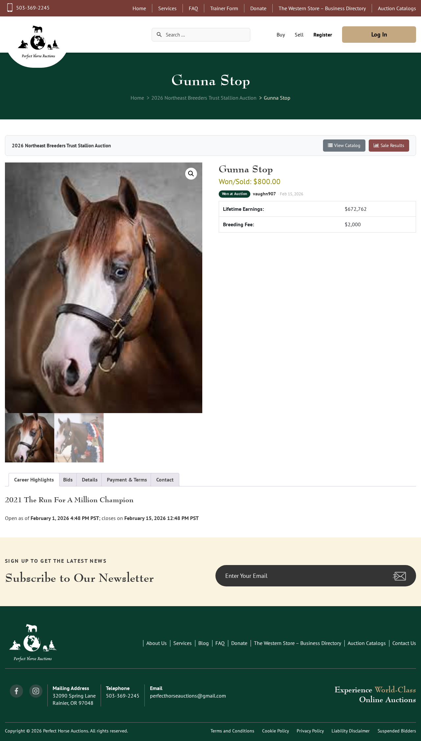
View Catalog (347, 145)
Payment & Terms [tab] (127, 479)
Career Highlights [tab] (34, 479)
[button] (191, 174)
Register (322, 34)
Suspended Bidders (397, 731)
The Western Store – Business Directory (322, 8)
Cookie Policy (275, 731)
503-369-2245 (33, 7)
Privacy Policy (310, 731)
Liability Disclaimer (351, 731)
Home (139, 8)
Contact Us (404, 643)
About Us (156, 643)
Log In (379, 34)
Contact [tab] (165, 479)
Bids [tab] (68, 479)
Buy (281, 34)
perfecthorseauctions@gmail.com (188, 695)
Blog (203, 643)
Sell (299, 34)
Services (167, 8)
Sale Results (392, 145)
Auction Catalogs (397, 8)
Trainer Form (224, 8)
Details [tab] (90, 479)
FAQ (193, 8)
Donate (258, 8)
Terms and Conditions (232, 731)
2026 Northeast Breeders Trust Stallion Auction (204, 97)
